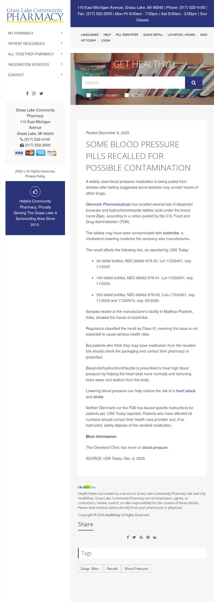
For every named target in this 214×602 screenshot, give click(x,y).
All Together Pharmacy (31, 53)
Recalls (112, 568)
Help (107, 34)
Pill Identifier (127, 34)
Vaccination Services (28, 64)
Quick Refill (153, 34)
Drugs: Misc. (90, 568)
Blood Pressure (136, 568)
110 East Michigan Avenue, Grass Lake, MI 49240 (120, 7)
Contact (16, 74)
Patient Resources (26, 43)
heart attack (185, 390)
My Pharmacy (21, 33)
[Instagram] (34, 93)
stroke (98, 396)
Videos (138, 95)
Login (105, 40)
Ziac (99, 215)
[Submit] (194, 82)
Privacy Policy (35, 176)
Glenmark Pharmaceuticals (108, 204)
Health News (105, 95)
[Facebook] (27, 93)
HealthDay (112, 515)
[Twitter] (41, 93)
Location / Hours (181, 34)
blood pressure (155, 447)
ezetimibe (171, 232)
